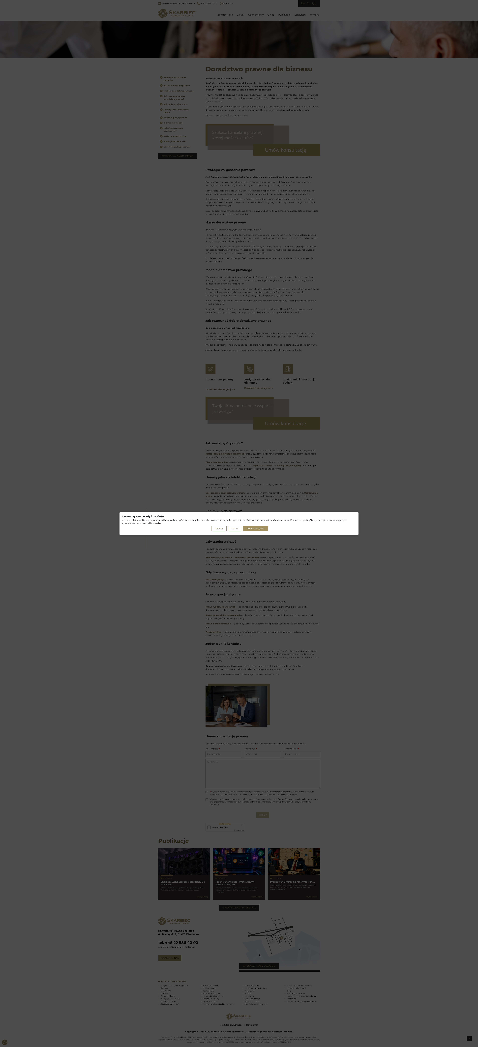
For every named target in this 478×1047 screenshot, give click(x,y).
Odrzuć (235, 528)
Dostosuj (219, 528)
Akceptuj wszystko (255, 528)
